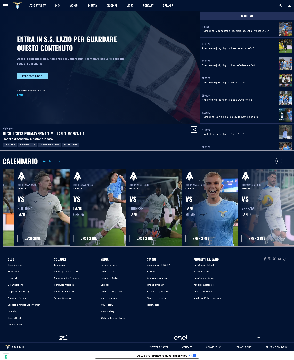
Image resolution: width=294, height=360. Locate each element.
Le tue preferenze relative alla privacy (162, 355)
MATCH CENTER (32, 238)
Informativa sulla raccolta (114, 355)
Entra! (20, 95)
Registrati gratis (32, 76)
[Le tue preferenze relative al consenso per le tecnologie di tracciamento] (6, 357)
